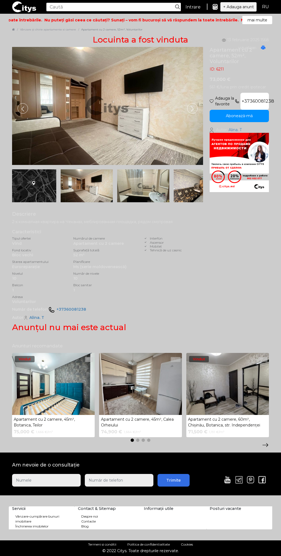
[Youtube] (227, 480)
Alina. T (36, 317)
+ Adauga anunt (238, 6)
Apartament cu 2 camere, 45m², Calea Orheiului (137, 422)
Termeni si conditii (102, 544)
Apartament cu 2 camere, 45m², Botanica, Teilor (44, 422)
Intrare (193, 7)
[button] (192, 108)
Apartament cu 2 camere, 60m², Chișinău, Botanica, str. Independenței (224, 422)
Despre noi (89, 516)
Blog (85, 526)
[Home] (13, 29)
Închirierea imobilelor (32, 526)
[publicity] (239, 162)
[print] (263, 48)
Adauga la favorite (224, 101)
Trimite (173, 480)
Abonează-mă (239, 115)
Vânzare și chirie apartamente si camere (48, 29)
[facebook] (262, 480)
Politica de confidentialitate (148, 544)
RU (265, 6)
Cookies (187, 544)
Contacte (88, 521)
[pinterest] (250, 480)
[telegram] (239, 480)
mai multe (257, 20)
